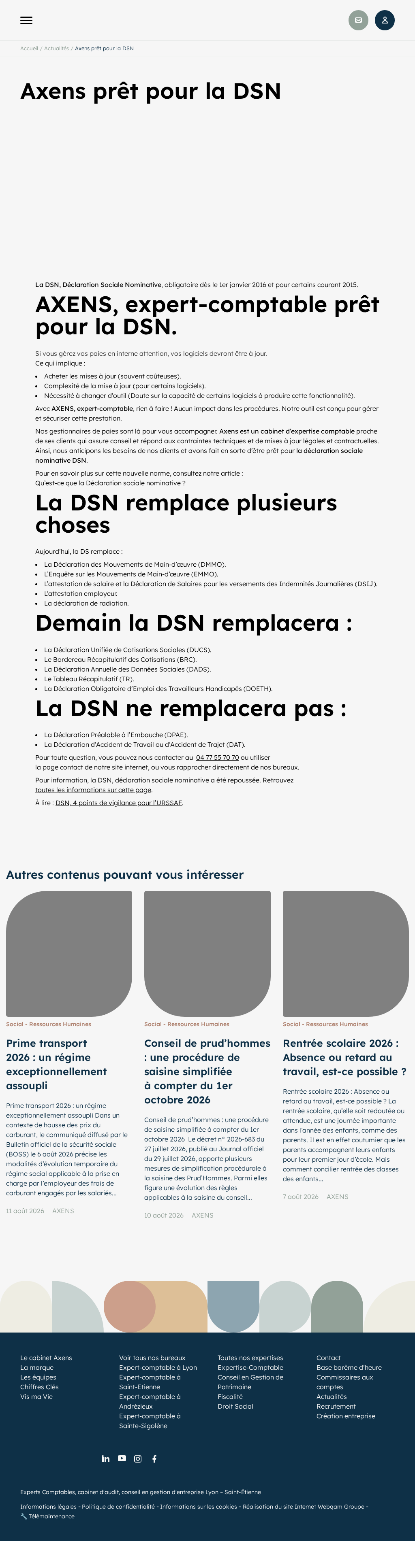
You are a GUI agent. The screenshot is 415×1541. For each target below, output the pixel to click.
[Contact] (358, 20)
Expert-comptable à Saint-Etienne (150, 1382)
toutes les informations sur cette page (93, 790)
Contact (329, 1358)
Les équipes (38, 1377)
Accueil (29, 48)
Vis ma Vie (36, 1396)
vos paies (91, 353)
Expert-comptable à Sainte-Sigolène (150, 1421)
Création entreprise (346, 1416)
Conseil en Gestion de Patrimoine (250, 1382)
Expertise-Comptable (250, 1367)
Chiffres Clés (39, 1387)
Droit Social (235, 1406)
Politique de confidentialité (118, 1506)
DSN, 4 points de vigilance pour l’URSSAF (119, 803)
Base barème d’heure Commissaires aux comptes (349, 1377)
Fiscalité (230, 1396)
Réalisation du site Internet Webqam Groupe (303, 1506)
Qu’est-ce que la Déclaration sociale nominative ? (110, 483)
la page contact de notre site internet (91, 767)
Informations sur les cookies (198, 1506)
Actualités (56, 48)
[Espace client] (385, 20)
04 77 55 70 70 (217, 757)
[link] (105, 1459)
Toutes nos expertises (250, 1358)
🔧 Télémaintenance (47, 1516)
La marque (36, 1367)
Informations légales (48, 1506)
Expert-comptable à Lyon (158, 1367)
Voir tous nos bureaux (152, 1358)
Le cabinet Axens (46, 1358)
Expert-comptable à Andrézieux (150, 1401)
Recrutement (336, 1406)
